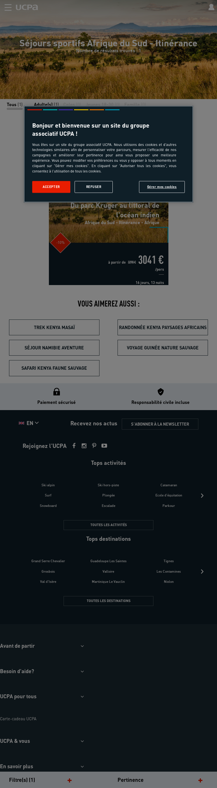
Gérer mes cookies (162, 187)
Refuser (93, 187)
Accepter (51, 187)
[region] (108, 154)
